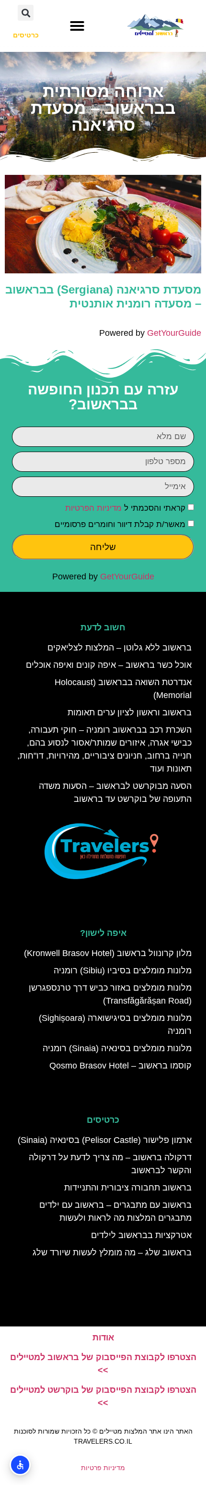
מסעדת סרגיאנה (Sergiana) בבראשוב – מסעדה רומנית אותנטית (103, 296)
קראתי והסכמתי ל (125, 508)
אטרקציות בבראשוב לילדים (141, 1235)
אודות (103, 1337)
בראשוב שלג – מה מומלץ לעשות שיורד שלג (112, 1252)
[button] (77, 25)
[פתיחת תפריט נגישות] (20, 1464)
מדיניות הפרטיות (93, 508)
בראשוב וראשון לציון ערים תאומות (130, 712)
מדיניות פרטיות (103, 1468)
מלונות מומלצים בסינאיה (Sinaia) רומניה (117, 1048)
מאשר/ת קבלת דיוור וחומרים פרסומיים (120, 524)
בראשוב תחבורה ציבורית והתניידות (128, 1187)
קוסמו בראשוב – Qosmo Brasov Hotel (120, 1065)
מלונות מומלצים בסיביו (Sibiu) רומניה (123, 970)
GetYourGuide (174, 333)
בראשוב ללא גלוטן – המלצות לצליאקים (119, 647)
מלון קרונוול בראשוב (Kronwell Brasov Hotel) (108, 953)
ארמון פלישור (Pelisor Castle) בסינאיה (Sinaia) (105, 1140)
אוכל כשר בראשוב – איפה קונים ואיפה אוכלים (109, 665)
